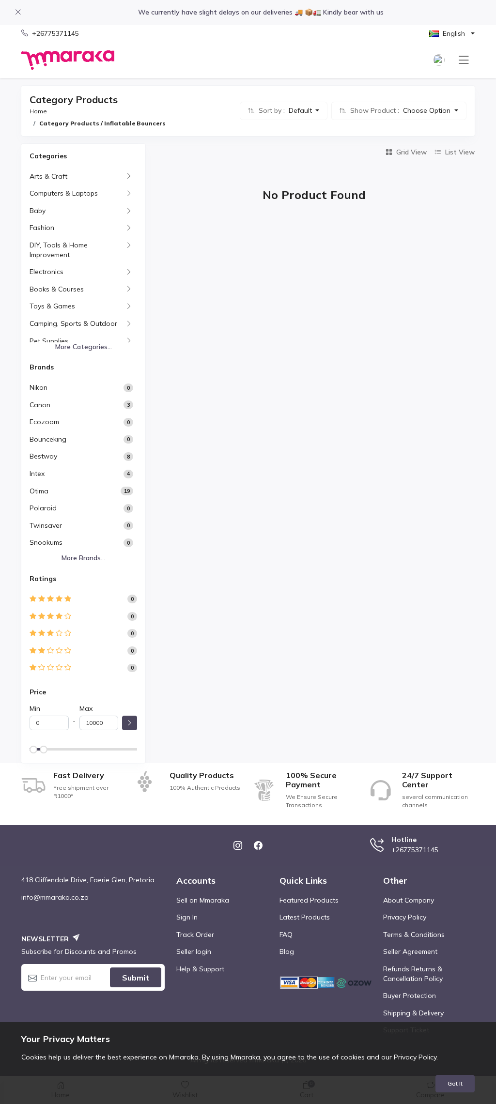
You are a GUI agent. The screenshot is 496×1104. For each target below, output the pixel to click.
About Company (408, 900)
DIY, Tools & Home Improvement (59, 250)
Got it (455, 1083)
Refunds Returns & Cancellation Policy (413, 974)
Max (86, 708)
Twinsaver (46, 525)
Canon (40, 404)
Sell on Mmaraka (202, 900)
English (454, 33)
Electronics (46, 271)
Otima (39, 491)
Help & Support (200, 969)
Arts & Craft (48, 176)
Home (38, 111)
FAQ (286, 934)
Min (35, 708)
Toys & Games (52, 306)
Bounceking (48, 439)
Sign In (187, 917)
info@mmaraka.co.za (55, 897)
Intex (37, 473)
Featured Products (309, 900)
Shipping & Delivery (413, 1013)
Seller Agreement (410, 951)
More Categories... (83, 346)
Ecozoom (44, 421)
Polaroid (43, 508)
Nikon (38, 387)
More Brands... (83, 557)
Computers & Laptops (64, 193)
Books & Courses (57, 289)
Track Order (195, 934)
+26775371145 (55, 33)
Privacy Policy (404, 917)
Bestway (43, 456)
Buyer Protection (409, 995)
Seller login (193, 951)
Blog (286, 951)
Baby (38, 210)
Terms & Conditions (414, 934)
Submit (135, 977)
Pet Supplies (49, 341)
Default (301, 110)
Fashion (42, 227)
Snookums (46, 542)
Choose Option (427, 110)
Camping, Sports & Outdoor (73, 323)
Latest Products (304, 917)
